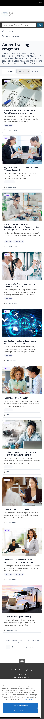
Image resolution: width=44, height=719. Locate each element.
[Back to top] (22, 671)
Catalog (10, 71)
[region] (20, 698)
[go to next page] (21, 647)
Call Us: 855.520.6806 (11, 36)
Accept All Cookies (20, 705)
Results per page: (11, 641)
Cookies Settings (20, 711)
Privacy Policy (27, 699)
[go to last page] (26, 647)
